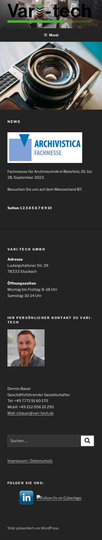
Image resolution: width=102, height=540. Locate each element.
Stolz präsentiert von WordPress (33, 528)
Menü (53, 35)
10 (50, 208)
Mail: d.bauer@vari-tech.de (30, 413)
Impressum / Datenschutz (29, 461)
